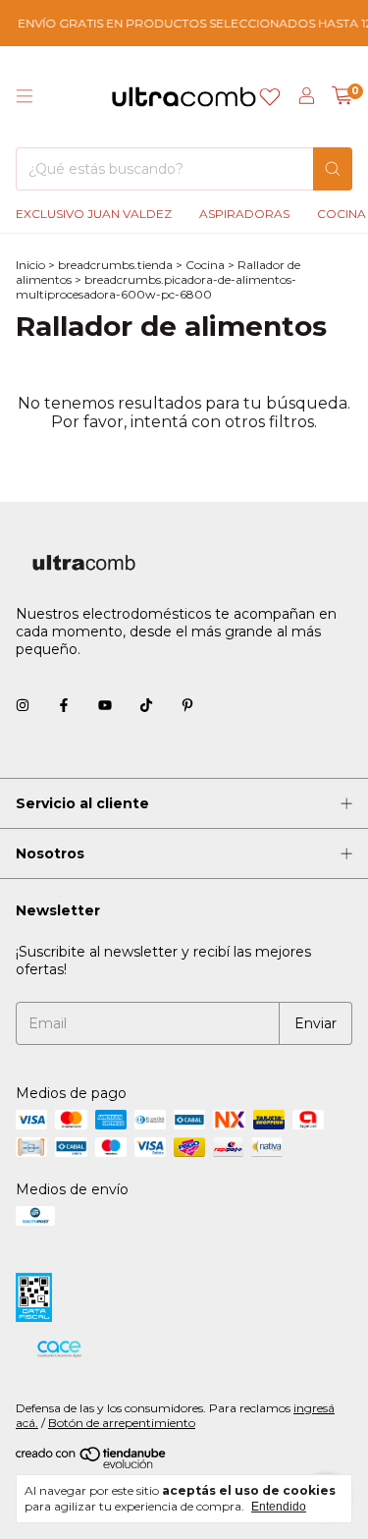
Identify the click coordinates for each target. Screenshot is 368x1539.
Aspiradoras (244, 213)
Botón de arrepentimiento (121, 1422)
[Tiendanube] (92, 1464)
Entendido (278, 1506)
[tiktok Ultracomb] (146, 706)
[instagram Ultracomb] (22, 706)
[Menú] (24, 96)
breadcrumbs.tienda (115, 264)
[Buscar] (332, 169)
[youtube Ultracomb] (105, 706)
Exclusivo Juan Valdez (94, 213)
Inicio (30, 264)
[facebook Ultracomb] (64, 706)
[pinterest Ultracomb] (187, 706)
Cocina (205, 264)
